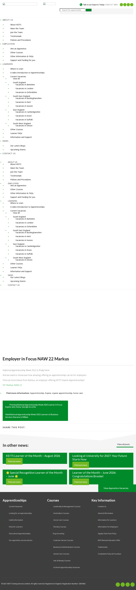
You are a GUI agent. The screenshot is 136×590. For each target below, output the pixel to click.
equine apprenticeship (62, 393)
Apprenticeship (37, 393)
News (5, 141)
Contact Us (9, 153)
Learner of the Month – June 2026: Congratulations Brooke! (94, 474)
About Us (8, 19)
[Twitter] (124, 4)
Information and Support (21, 137)
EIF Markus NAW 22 (12, 385)
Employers (9, 43)
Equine (48, 393)
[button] (68, 157)
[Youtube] (128, 4)
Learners (8, 64)
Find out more (14, 461)
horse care (78, 393)
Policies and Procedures (20, 40)
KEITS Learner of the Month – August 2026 (33, 455)
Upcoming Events (18, 149)
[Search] (89, 10)
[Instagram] (131, 4)
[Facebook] (121, 4)
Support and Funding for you (22, 60)
